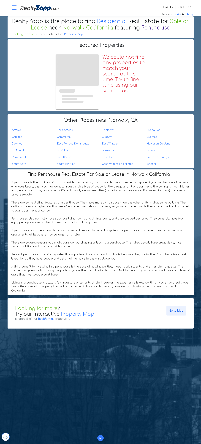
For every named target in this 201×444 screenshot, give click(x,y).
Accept (191, 14)
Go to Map (176, 310)
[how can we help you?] (6, 437)
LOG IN (168, 6)
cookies (176, 14)
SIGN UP (184, 6)
